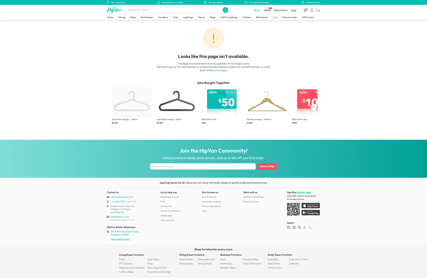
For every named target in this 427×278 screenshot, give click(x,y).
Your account (167, 220)
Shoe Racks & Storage (159, 271)
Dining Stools (205, 263)
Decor (201, 17)
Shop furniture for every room (213, 249)
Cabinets (294, 263)
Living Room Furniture (131, 254)
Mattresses (147, 17)
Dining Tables (186, 259)
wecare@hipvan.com (122, 196)
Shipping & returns (169, 196)
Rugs (212, 17)
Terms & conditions (170, 210)
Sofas (110, 17)
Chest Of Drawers (252, 263)
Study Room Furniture (280, 254)
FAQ (162, 201)
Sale (275, 17)
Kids (175, 17)
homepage (220, 70)
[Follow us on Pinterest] (299, 227)
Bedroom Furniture (231, 254)
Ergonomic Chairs (298, 259)
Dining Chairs (186, 263)
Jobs (204, 210)
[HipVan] (114, 10)
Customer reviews (211, 201)
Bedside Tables (228, 267)
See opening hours (120, 239)
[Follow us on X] (310, 227)
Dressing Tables (251, 259)
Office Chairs (275, 267)
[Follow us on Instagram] (294, 227)
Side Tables (153, 259)
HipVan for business (253, 196)
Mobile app (166, 215)
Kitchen (247, 17)
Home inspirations (211, 206)
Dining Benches (206, 259)
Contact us (166, 206)
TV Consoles (125, 263)
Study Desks (274, 263)
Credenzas (132, 267)
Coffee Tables (126, 271)
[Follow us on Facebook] (289, 227)
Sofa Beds (273, 259)
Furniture (163, 17)
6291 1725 (118, 201)
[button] (225, 10)
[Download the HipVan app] (303, 210)
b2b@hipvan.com (120, 216)
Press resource (251, 201)
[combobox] (177, 10)
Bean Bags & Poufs (157, 267)
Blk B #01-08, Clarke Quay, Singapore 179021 (125, 233)
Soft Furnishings (229, 17)
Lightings (188, 17)
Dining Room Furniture (191, 254)
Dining (121, 17)
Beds (133, 17)
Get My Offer (267, 166)
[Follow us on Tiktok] (304, 227)
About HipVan (209, 196)
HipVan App (304, 192)
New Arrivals (290, 17)
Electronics (262, 17)
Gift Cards (307, 17)
